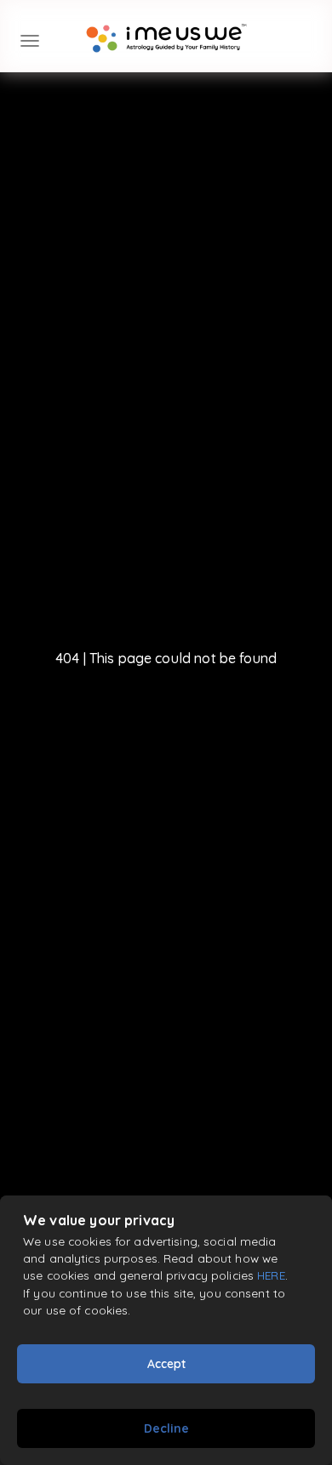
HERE (271, 1275)
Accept (166, 1363)
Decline (166, 1428)
